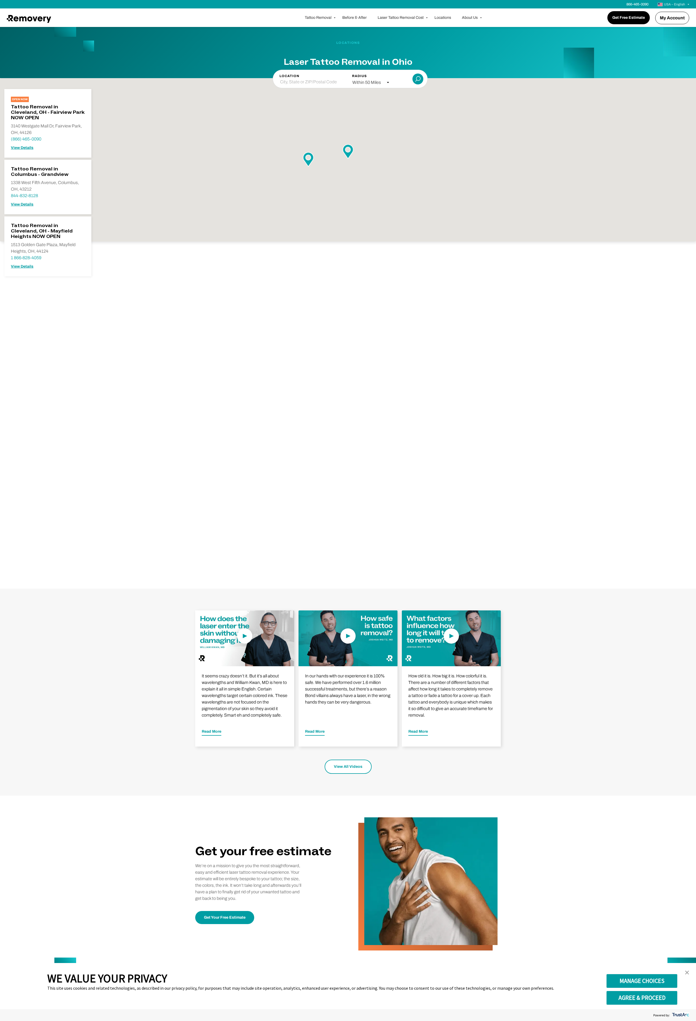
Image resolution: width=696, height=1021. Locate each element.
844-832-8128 (24, 195)
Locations (442, 18)
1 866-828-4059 (26, 257)
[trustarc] (680, 1015)
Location (289, 76)
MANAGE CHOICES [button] (642, 981)
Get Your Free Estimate (225, 917)
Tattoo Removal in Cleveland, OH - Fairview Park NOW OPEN (48, 112)
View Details (22, 148)
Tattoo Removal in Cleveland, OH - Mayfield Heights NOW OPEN (42, 231)
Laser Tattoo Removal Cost (401, 18)
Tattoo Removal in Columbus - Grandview (40, 172)
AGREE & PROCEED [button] (642, 997)
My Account (672, 18)
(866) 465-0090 (26, 139)
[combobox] (370, 82)
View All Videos (348, 767)
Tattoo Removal (318, 18)
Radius (359, 76)
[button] (687, 973)
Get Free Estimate (628, 18)
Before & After (354, 18)
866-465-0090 (637, 4)
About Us (470, 18)
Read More (211, 731)
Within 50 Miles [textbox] (366, 82)
